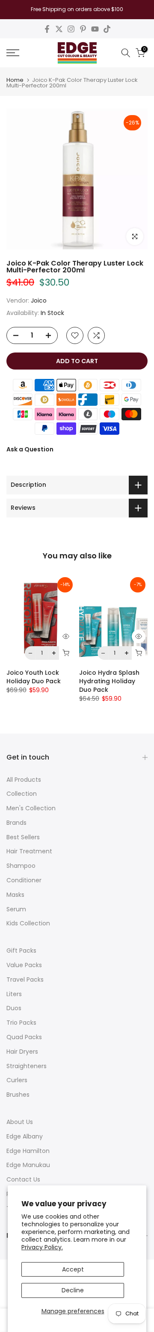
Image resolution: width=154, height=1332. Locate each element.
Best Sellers (23, 837)
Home (15, 80)
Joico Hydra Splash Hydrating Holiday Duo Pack (109, 681)
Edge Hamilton (28, 1151)
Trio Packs (21, 1022)
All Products (23, 779)
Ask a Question (29, 449)
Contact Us (23, 1179)
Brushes (18, 1094)
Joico (39, 300)
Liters (14, 994)
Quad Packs (24, 1037)
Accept (73, 1269)
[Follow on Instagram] (71, 29)
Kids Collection (28, 923)
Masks (15, 894)
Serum (16, 909)
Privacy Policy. (42, 1247)
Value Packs (24, 965)
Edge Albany (24, 1136)
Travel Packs (25, 979)
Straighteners (26, 1066)
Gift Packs (21, 950)
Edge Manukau (28, 1165)
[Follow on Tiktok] (107, 29)
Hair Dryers (22, 1051)
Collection (21, 793)
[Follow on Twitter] (59, 29)
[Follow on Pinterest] (83, 29)
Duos (13, 1008)
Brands (16, 822)
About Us (19, 1122)
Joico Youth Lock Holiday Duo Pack (33, 677)
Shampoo (21, 865)
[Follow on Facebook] (47, 29)
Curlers (16, 1080)
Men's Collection (31, 808)
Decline (73, 1290)
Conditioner (23, 880)
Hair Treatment (29, 851)
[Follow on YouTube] (95, 29)
